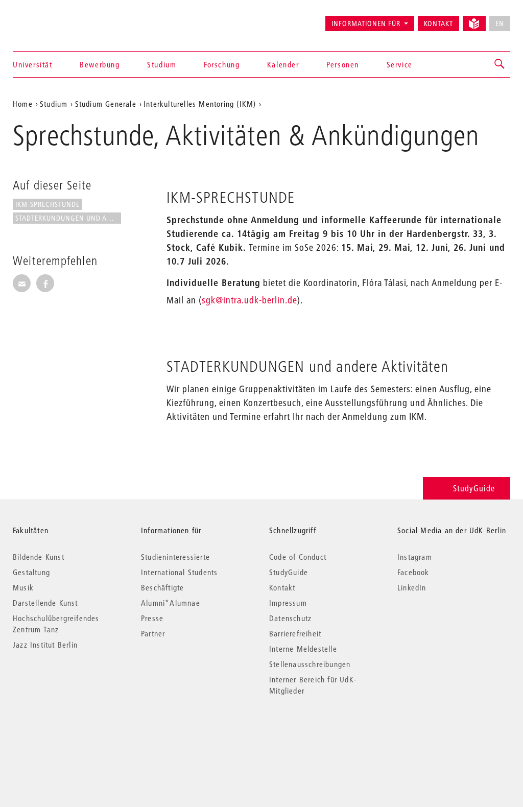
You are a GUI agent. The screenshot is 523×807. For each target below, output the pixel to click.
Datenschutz (290, 618)
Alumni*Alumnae (170, 603)
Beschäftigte (162, 587)
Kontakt (438, 23)
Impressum (288, 603)
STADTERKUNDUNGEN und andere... (68, 218)
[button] (500, 64)
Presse (152, 618)
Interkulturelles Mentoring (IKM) (200, 104)
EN (499, 23)
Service (400, 64)
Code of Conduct (297, 557)
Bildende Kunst (38, 557)
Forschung (222, 64)
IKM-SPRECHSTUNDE (47, 204)
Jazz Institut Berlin (45, 644)
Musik (23, 587)
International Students (179, 572)
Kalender (283, 64)
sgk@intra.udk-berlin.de (249, 300)
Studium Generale (105, 104)
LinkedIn (411, 587)
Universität (33, 64)
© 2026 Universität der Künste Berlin (66, 734)
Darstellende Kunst (45, 603)
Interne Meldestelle (303, 649)
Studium (161, 64)
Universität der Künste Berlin (53, 18)
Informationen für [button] (365, 23)
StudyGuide (474, 488)
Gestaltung (31, 572)
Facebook (413, 572)
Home (23, 104)
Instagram (414, 557)
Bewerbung (100, 64)
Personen (342, 64)
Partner (153, 633)
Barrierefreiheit (295, 633)
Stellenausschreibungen (309, 664)
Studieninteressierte (175, 557)
